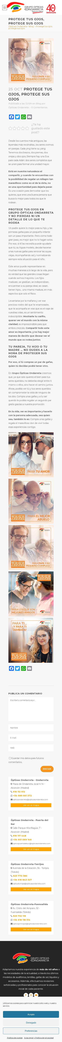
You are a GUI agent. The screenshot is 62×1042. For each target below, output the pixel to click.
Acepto (31, 1014)
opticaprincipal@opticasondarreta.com (29, 924)
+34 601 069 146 (22, 839)
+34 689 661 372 (22, 795)
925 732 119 (19, 916)
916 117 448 (19, 835)
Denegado (31, 1022)
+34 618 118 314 (21, 920)
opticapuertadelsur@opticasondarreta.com (31, 843)
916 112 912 (19, 791)
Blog (31, 26)
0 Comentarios (39, 107)
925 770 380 (20, 876)
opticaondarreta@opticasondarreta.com (30, 799)
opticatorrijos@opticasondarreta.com (28, 883)
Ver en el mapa (31, 805)
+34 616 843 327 (22, 879)
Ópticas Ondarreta (17, 26)
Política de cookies (15, 1038)
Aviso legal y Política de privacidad (39, 1038)
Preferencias (31, 1031)
